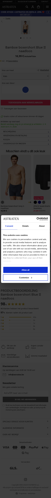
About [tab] (42, 226)
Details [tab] (25, 226)
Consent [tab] (9, 226)
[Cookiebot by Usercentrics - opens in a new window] (36, 218)
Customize (24, 277)
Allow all (25, 270)
